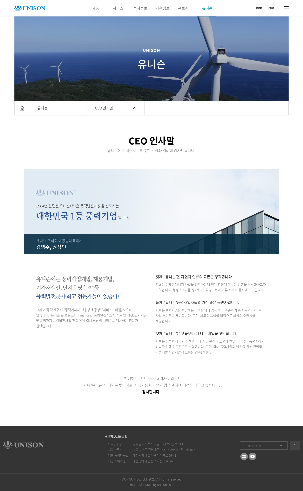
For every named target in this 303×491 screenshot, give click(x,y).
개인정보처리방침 (116, 436)
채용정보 (163, 8)
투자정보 (140, 8)
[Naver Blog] (244, 456)
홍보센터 (185, 8)
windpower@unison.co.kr (156, 485)
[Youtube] (252, 456)
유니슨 (207, 8)
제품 (95, 8)
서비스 (118, 8)
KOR (259, 8)
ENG (271, 8)
